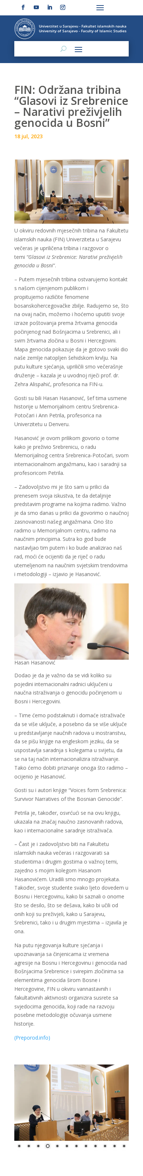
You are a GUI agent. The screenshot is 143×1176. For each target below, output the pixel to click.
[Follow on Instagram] (63, 7)
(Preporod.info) (32, 1037)
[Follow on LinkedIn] (49, 7)
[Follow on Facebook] (23, 7)
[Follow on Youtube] (36, 7)
